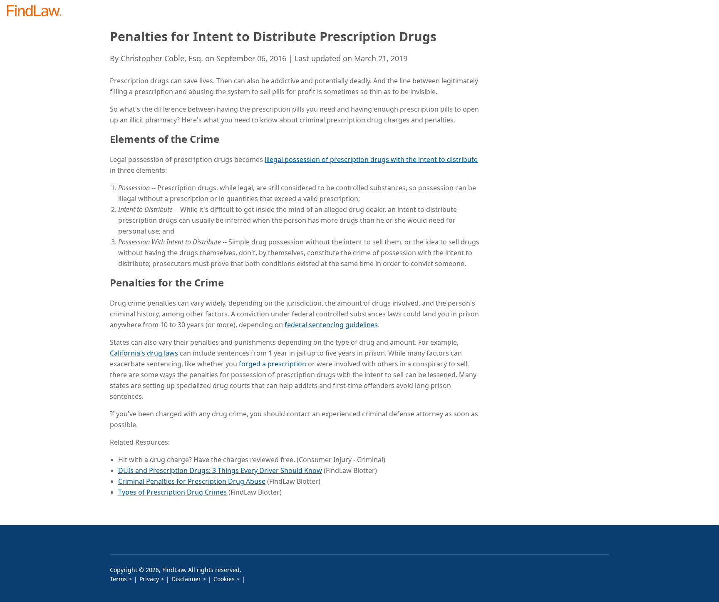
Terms (118, 579)
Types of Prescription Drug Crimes (172, 492)
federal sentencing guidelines (331, 324)
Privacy (149, 579)
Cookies (224, 579)
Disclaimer (186, 579)
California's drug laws (144, 353)
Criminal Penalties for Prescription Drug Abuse (191, 481)
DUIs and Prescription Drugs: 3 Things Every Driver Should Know (220, 470)
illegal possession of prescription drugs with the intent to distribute (371, 159)
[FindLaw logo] (37, 11)
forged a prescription (272, 363)
